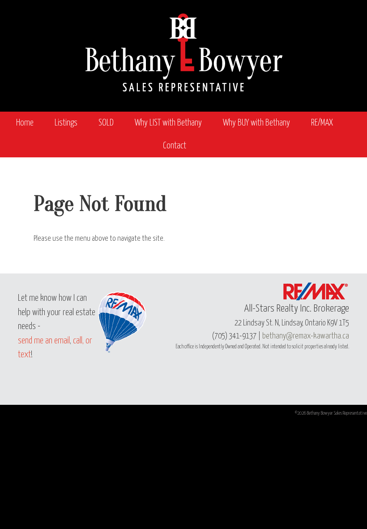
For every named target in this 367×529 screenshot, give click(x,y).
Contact (174, 146)
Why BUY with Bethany (256, 123)
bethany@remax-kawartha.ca (305, 336)
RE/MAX (322, 123)
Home (25, 123)
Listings (66, 123)
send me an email (44, 341)
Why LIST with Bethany (168, 123)
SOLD (106, 123)
